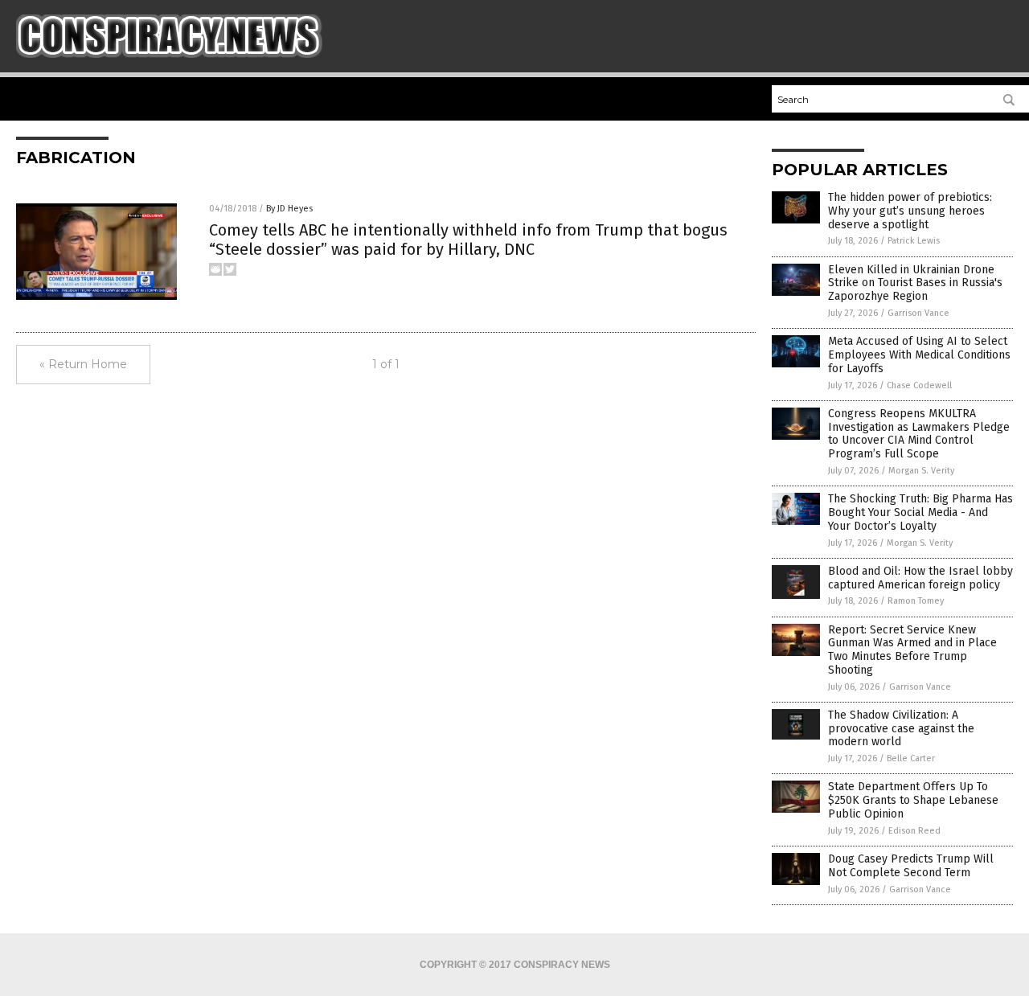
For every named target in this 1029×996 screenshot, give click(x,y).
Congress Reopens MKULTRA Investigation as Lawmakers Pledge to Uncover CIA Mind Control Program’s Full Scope (919, 434)
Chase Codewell (919, 385)
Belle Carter (911, 758)
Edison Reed (914, 831)
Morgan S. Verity (921, 470)
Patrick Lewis (914, 241)
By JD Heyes (289, 208)
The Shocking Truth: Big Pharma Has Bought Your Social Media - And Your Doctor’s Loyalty (920, 512)
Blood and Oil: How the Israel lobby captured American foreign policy (920, 578)
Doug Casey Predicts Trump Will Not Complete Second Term (911, 865)
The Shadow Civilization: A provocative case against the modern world (901, 728)
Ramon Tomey (916, 601)
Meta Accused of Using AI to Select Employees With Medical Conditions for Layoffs (919, 354)
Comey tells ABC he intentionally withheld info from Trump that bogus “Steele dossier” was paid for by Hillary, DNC (468, 239)
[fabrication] (169, 54)
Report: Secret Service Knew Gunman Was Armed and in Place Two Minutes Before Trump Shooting (912, 650)
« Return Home (83, 364)
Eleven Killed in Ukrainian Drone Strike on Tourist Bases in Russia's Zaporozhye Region (915, 283)
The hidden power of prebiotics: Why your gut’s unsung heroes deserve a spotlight (910, 211)
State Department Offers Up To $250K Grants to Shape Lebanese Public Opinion (913, 800)
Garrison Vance (918, 313)
